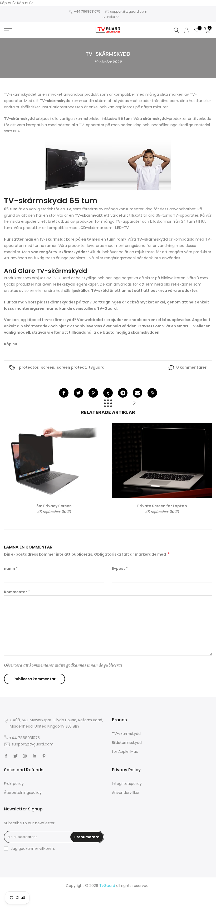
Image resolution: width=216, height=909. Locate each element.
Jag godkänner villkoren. (33, 848)
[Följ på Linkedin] (34, 756)
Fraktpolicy (14, 783)
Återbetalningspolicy (23, 792)
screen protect (71, 367)
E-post (120, 568)
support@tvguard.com (128, 11)
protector (28, 367)
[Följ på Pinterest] (44, 756)
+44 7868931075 (87, 11)
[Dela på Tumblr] (108, 393)
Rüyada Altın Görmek (176, 892)
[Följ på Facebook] (6, 756)
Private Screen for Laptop (162, 506)
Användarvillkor (126, 792)
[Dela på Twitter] (78, 393)
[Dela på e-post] (137, 393)
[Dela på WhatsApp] (152, 393)
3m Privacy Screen (54, 506)
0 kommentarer (191, 367)
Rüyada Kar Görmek (123, 904)
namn (11, 568)
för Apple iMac (125, 751)
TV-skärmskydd (126, 733)
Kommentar (17, 592)
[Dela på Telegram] (122, 393)
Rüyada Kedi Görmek (123, 898)
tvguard (97, 367)
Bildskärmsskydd (127, 742)
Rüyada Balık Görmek (161, 904)
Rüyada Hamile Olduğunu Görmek (71, 898)
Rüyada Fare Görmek (162, 898)
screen (47, 367)
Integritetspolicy (127, 783)
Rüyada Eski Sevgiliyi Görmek (77, 904)
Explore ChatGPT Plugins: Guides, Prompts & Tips (71, 892)
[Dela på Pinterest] (93, 393)
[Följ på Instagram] (25, 756)
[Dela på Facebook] (63, 393)
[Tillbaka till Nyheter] (108, 403)
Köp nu (10, 344)
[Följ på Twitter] (15, 756)
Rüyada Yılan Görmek (136, 892)
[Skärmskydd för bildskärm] (134, 403)
